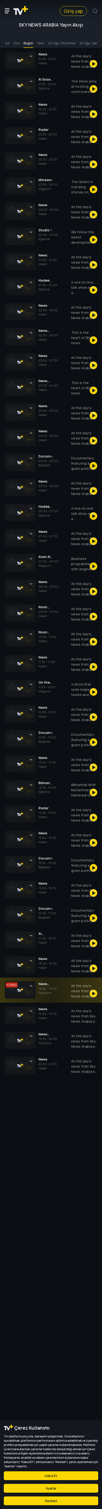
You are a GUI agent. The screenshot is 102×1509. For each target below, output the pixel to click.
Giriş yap (73, 11)
